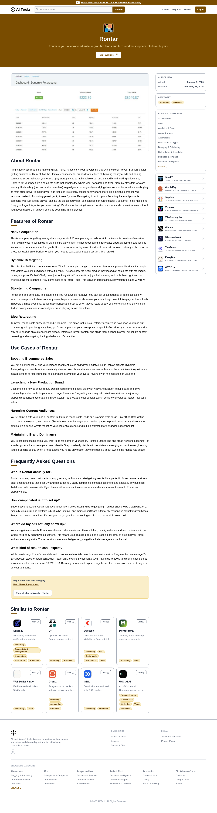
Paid (103, 660)
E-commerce (127, 700)
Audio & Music (165, 133)
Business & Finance (168, 156)
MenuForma (126, 630)
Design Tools (182, 779)
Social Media (91, 656)
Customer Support (119, 779)
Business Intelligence (168, 161)
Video (136, 704)
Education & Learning (120, 783)
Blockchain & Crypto (168, 142)
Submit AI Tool (118, 745)
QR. (51, 630)
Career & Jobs (150, 775)
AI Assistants (164, 118)
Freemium (34, 660)
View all (161, 166)
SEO (101, 652)
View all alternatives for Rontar (32, 593)
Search (119, 9)
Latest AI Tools (118, 736)
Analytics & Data (166, 128)
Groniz (53, 681)
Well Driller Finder (24, 681)
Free (136, 660)
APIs (160, 123)
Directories (20, 660)
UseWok (89, 630)
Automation (20, 656)
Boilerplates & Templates (170, 152)
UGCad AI (125, 681)
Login (200, 9)
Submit (187, 9)
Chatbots (180, 775)
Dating (146, 779)
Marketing (19, 645)
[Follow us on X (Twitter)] (13, 751)
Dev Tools (15, 783)
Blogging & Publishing (169, 147)
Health (179, 783)
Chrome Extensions (20, 779)
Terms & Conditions (171, 736)
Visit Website (107, 55)
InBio (87, 681)
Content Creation (128, 695)
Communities (50, 779)
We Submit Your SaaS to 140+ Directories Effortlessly (111, 2)
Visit (34, 622)
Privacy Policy (168, 741)
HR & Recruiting (151, 783)
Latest (165, 9)
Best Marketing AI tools (26, 584)
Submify (18, 630)
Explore (176, 9)
